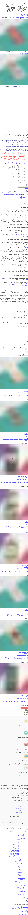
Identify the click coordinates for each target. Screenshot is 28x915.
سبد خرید (19, 884)
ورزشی (20, 869)
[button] (23, 389)
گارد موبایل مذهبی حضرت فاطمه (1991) (15, 701)
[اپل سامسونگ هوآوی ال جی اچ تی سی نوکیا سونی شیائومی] (19, 170)
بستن (26, 898)
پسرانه (20, 867)
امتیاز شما (25, 326)
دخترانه (20, 866)
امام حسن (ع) (15, 847)
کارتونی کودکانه (18, 873)
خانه (27, 17)
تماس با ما (20, 806)
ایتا (27, 711)
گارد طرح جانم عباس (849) (21, 86)
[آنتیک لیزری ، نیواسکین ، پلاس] (14, 167)
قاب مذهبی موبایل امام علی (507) (17, 615)
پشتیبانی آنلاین (24, 708)
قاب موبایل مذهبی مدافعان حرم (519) (16, 658)
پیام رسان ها (19, 234)
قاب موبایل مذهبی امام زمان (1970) (17, 527)
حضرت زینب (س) (14, 853)
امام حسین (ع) (15, 848)
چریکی (20, 859)
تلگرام (26, 710)
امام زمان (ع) (15, 845)
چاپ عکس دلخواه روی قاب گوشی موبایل (14, 162)
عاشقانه (20, 864)
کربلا (9, 194)
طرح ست (19, 872)
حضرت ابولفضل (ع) (13, 856)
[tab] (12, 197)
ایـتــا (20, 284)
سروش (26, 714)
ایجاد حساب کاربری (23, 907)
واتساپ (26, 712)
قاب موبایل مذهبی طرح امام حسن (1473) (15, 571)
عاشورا (12, 194)
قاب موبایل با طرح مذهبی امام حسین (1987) (14, 482)
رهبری (20, 857)
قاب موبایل (22, 17)
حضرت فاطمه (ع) (14, 851)
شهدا (20, 860)
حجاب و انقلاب (18, 862)
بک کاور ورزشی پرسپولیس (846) (19, 51)
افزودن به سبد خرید (23, 186)
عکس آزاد (16, 17)
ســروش (14, 284)
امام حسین (15, 192)
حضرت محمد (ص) (14, 854)
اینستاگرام (24, 285)
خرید (26, 247)
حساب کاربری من (17, 881)
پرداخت (20, 882)
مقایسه (23, 892)
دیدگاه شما (25, 328)
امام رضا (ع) (15, 842)
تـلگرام (25, 284)
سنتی (20, 870)
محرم (5, 194)
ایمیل (26, 344)
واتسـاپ (7, 284)
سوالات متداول (19, 808)
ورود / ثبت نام (21, 894)
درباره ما (20, 810)
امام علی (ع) (15, 844)
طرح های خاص (18, 839)
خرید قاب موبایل (18, 812)
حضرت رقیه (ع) (14, 850)
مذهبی (20, 841)
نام (27, 341)
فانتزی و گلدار (18, 863)
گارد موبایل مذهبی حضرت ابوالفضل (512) (15, 395)
